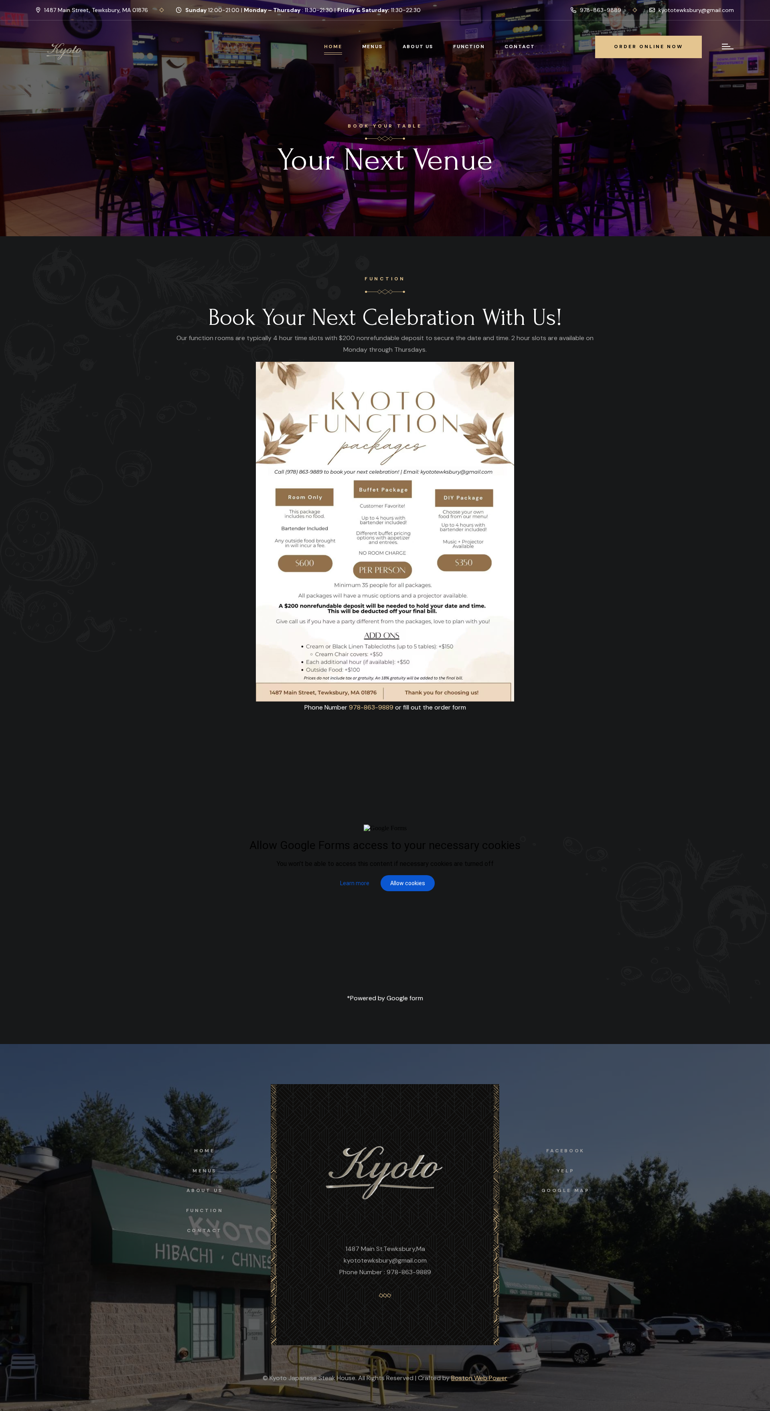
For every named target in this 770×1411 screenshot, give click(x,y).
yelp (565, 1171)
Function (468, 46)
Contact (520, 46)
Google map (565, 1190)
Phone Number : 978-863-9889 (385, 1272)
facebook (565, 1150)
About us (204, 1190)
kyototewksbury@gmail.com (695, 10)
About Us (418, 46)
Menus (372, 46)
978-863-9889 (599, 10)
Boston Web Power (479, 1378)
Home (333, 46)
